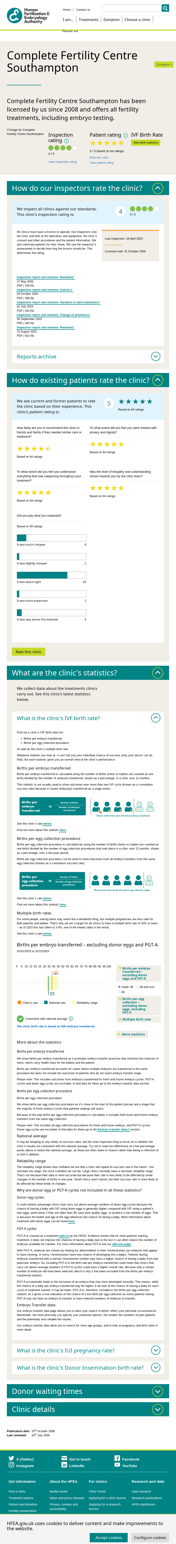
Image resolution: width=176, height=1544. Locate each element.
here (63, 830)
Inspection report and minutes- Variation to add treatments (57, 302)
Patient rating (105, 134)
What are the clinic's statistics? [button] (64, 673)
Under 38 (127, 987)
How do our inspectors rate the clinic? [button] (77, 188)
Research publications (147, 1498)
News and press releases (67, 1498)
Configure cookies (150, 1537)
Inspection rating (60, 137)
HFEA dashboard (143, 1504)
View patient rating (102, 162)
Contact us (83, 9)
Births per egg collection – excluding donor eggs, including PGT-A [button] (134, 1005)
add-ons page (121, 1244)
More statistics (133, 1034)
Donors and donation (23, 1504)
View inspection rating (62, 162)
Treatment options (21, 1498)
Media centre (59, 1491)
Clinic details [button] (33, 1409)
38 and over (147, 987)
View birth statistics (145, 142)
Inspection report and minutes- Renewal (44, 277)
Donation (111, 19)
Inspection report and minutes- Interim (43, 289)
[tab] (88, 188)
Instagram (25, 1466)
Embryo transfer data (112, 1129)
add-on (64, 1235)
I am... (68, 19)
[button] (88, 356)
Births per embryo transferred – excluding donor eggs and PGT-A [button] (136, 973)
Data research (141, 1491)
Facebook (130, 1459)
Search (165, 8)
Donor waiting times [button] (47, 1391)
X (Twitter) (25, 1459)
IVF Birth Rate (147, 134)
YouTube (129, 1466)
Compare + (164, 64)
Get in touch (80, 1459)
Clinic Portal (97, 1491)
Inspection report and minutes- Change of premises (52, 315)
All (123, 992)
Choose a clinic (137, 19)
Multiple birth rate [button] (136, 1019)
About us (70, 30)
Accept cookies (109, 1537)
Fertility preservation (22, 1511)
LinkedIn (76, 1466)
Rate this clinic (99, 157)
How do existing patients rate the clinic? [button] (81, 380)
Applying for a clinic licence (107, 1498)
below (47, 823)
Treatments (88, 19)
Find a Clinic (17, 1491)
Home (66, 9)
